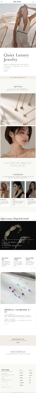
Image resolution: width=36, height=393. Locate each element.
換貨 (30, 380)
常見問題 (30, 372)
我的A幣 (30, 375)
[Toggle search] (32, 1)
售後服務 (21, 377)
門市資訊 (21, 372)
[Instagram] (4, 384)
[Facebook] (2, 384)
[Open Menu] (1, 1)
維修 (30, 382)
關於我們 (21, 375)
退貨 (30, 377)
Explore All (34, 219)
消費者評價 (22, 382)
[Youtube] (7, 384)
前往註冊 (18, 342)
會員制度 (21, 380)
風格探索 (21, 385)
